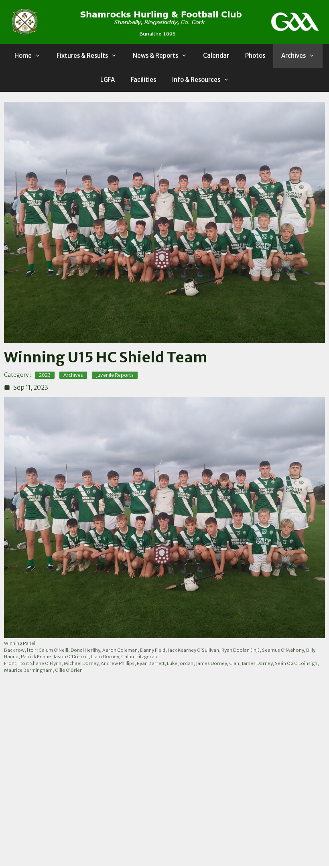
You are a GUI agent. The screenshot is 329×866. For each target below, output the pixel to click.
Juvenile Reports (115, 375)
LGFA (107, 79)
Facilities (143, 79)
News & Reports (155, 55)
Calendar (216, 55)
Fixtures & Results (82, 55)
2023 (45, 375)
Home (23, 55)
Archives (293, 55)
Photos (255, 55)
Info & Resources (196, 79)
